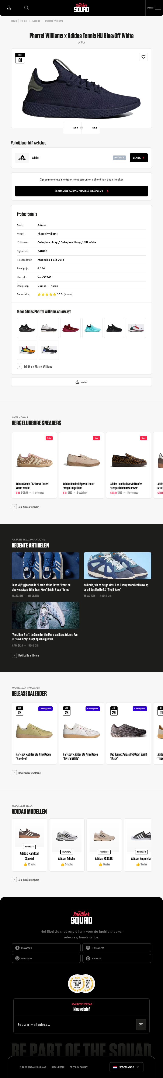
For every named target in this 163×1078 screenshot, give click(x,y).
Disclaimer (58, 1067)
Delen (84, 382)
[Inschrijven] (141, 1024)
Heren (54, 286)
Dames (42, 286)
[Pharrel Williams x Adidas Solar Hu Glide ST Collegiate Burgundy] (136, 328)
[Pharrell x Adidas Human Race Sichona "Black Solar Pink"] (27, 328)
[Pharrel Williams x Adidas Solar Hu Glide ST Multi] (27, 350)
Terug (14, 20)
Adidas (36, 20)
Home (23, 20)
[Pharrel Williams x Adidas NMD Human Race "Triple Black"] (114, 328)
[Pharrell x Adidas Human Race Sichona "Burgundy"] (70, 328)
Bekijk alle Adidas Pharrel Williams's (79, 191)
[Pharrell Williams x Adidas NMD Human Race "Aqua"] (92, 328)
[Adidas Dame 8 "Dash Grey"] (49, 328)
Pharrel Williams (54, 20)
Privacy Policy (79, 1067)
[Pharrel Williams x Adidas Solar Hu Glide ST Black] (49, 350)
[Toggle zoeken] (26, 8)
